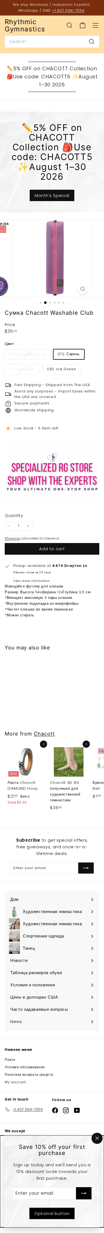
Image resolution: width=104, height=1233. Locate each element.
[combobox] (52, 42)
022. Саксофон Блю (29, 355)
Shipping (12, 538)
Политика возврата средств (29, 1074)
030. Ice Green (61, 369)
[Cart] (82, 25)
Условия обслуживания (25, 1067)
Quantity (14, 515)
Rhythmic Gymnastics (25, 25)
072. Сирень (69, 354)
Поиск (10, 1059)
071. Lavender (24, 370)
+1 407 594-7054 (68, 10)
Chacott (44, 734)
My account (15, 1082)
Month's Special (52, 195)
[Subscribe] (84, 1193)
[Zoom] (83, 289)
